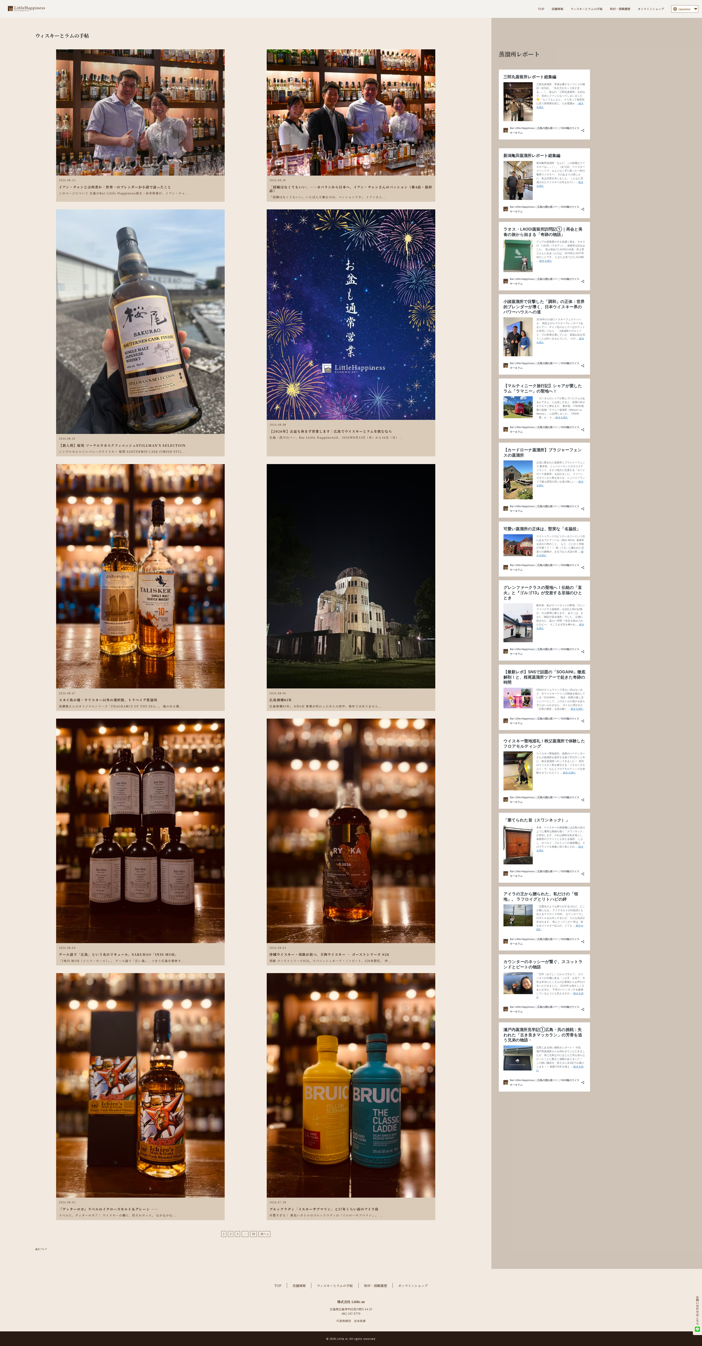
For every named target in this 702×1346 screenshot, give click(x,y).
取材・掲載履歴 (620, 9)
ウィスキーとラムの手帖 (587, 9)
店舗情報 (557, 9)
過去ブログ (41, 1249)
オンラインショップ (651, 9)
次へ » (264, 1234)
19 (253, 1234)
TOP (541, 9)
